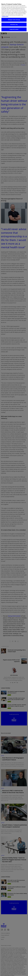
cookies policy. (5, 16)
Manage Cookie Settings (14, 19)
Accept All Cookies (14, 29)
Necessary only (14, 24)
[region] (14, 16)
